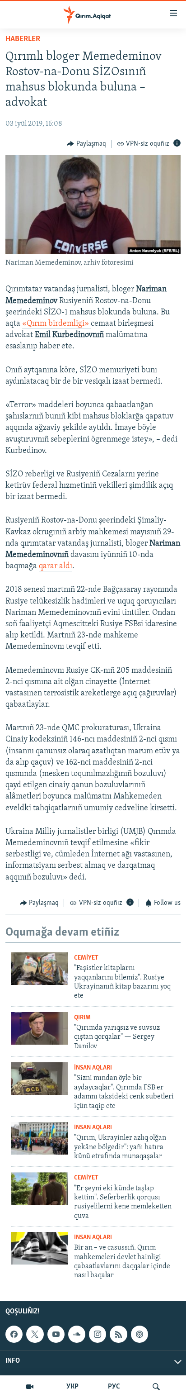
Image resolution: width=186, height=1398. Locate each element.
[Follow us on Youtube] (56, 1334)
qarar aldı (55, 566)
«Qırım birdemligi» (56, 324)
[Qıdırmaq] (156, 1386)
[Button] (86, 144)
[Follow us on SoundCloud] (76, 1334)
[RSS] (118, 1334)
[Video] (29, 1386)
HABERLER (22, 39)
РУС (114, 1386)
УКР (72, 1386)
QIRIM (82, 1017)
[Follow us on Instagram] (97, 1334)
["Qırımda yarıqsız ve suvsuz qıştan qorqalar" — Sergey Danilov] (39, 1028)
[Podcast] (139, 1334)
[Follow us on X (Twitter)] (34, 1334)
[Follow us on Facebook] (14, 1334)
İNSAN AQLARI (93, 1068)
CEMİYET (86, 958)
